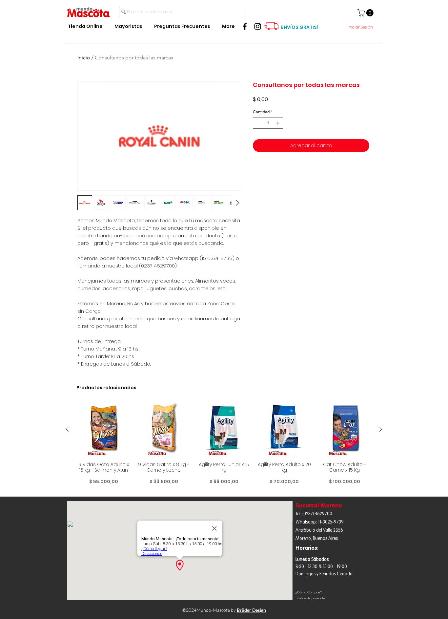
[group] (224, 446)
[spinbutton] (268, 123)
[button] (366, 12)
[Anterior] (67, 429)
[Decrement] (258, 123)
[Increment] (278, 123)
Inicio (83, 57)
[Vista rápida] (104, 430)
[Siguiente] (381, 429)
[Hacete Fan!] (244, 26)
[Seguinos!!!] (257, 26)
